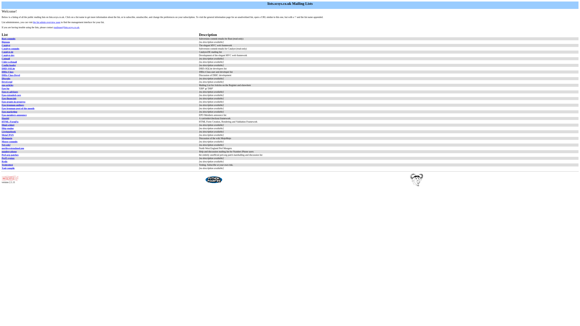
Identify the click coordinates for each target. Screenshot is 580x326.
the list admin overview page (46, 22)
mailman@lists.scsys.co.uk (66, 27)
